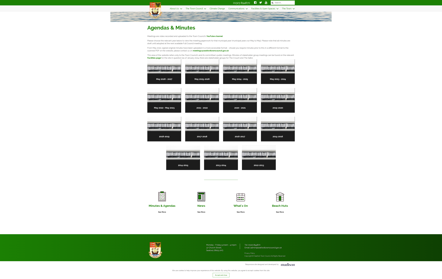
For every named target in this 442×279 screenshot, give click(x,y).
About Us (174, 8)
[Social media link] (255, 3)
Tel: (252, 245)
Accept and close (221, 275)
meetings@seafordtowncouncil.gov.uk (211, 51)
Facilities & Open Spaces (263, 8)
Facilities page (154, 58)
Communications (236, 8)
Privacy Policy (249, 253)
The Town (287, 8)
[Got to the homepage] (155, 10)
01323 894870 (241, 2)
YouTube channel (214, 36)
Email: (263, 247)
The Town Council (194, 8)
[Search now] (272, 3)
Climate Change (217, 8)
